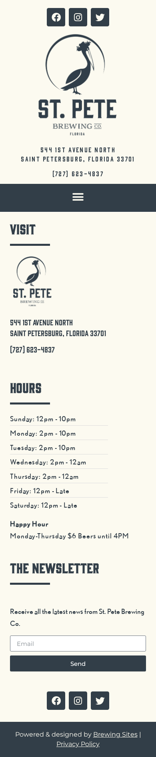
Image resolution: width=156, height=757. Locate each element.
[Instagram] (78, 17)
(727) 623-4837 (78, 173)
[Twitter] (100, 17)
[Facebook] (56, 17)
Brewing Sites (115, 734)
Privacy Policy (78, 744)
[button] (78, 197)
